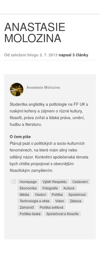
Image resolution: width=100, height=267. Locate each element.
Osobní (40, 194)
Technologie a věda (34, 200)
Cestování (80, 181)
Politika (57, 194)
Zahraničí (27, 207)
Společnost (77, 194)
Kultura (69, 188)
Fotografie (50, 188)
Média (24, 194)
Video (59, 200)
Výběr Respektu (54, 181)
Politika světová (51, 207)
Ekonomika (28, 188)
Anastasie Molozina (43, 87)
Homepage (28, 181)
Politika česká (30, 213)
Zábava (75, 200)
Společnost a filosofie (62, 213)
